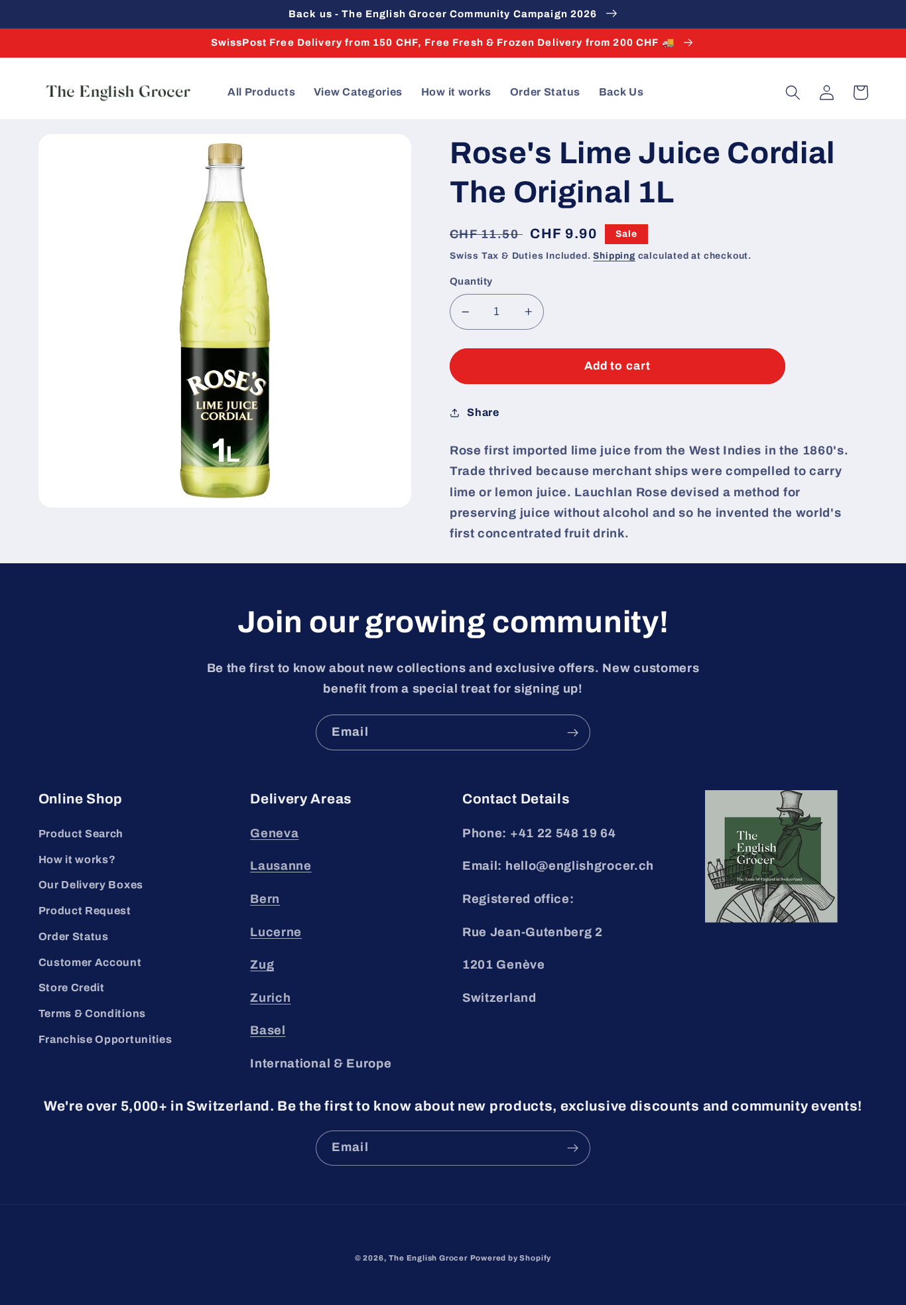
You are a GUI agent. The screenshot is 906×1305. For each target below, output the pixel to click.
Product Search (81, 833)
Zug (262, 964)
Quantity (471, 281)
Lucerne (276, 932)
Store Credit (71, 987)
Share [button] (483, 412)
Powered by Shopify (511, 1258)
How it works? (77, 859)
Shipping (614, 256)
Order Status (73, 936)
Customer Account (90, 962)
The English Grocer (428, 1258)
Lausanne (281, 865)
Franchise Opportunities (105, 1039)
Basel (267, 1030)
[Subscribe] (573, 732)
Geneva (274, 833)
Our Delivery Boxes (90, 884)
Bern (265, 899)
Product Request (84, 910)
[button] (793, 92)
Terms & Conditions (92, 1013)
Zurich (270, 997)
